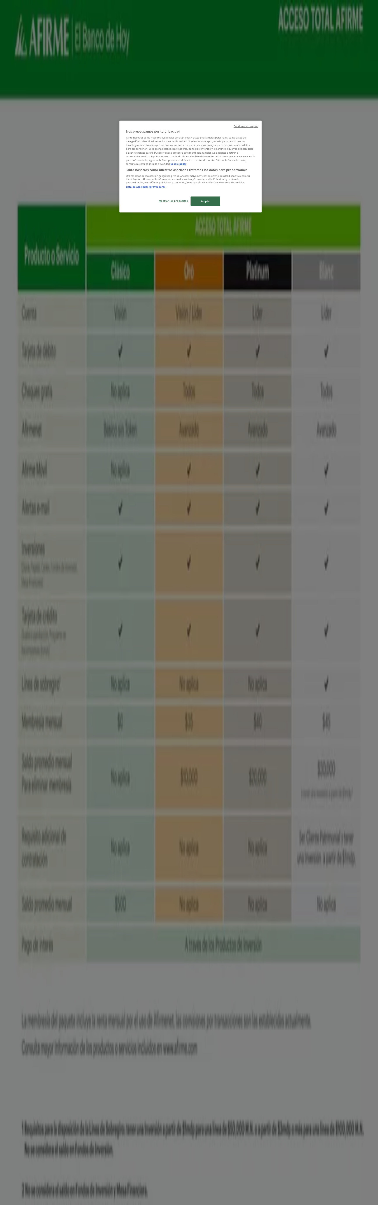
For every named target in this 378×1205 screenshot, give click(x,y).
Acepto (205, 201)
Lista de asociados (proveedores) (146, 186)
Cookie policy (178, 163)
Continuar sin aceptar (246, 126)
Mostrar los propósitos (173, 200)
